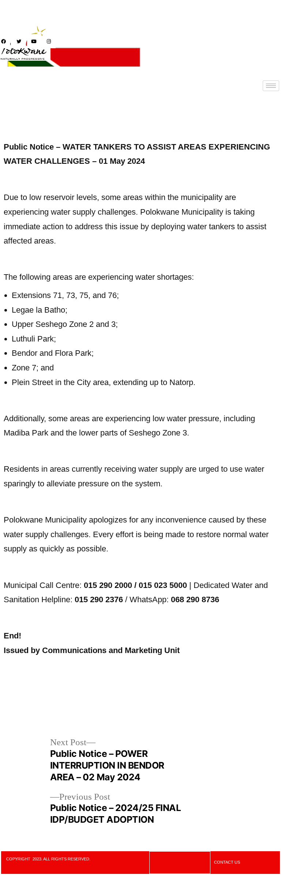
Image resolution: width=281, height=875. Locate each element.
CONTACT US (227, 862)
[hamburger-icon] (271, 85)
